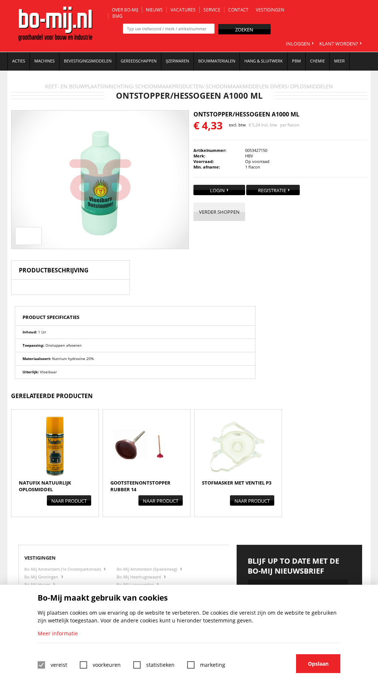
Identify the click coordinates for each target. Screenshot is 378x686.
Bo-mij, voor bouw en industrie (55, 26)
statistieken (160, 664)
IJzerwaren (177, 61)
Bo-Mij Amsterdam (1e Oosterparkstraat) (63, 569)
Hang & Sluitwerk (263, 61)
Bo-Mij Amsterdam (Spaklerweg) (147, 569)
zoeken (244, 29)
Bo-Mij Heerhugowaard (139, 577)
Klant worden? (338, 43)
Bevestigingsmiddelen (87, 61)
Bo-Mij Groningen (41, 577)
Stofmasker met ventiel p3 (236, 482)
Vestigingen (270, 10)
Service (211, 10)
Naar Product (69, 500)
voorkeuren (107, 664)
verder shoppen (219, 211)
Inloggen (298, 43)
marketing (212, 664)
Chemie (317, 61)
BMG (117, 16)
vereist (59, 664)
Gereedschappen (139, 61)
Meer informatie (58, 633)
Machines (44, 61)
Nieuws (154, 10)
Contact (238, 10)
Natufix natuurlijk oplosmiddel (45, 486)
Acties (18, 61)
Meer (339, 61)
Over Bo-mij (125, 10)
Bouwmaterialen (216, 61)
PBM (296, 61)
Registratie (272, 190)
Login (217, 190)
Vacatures (183, 10)
